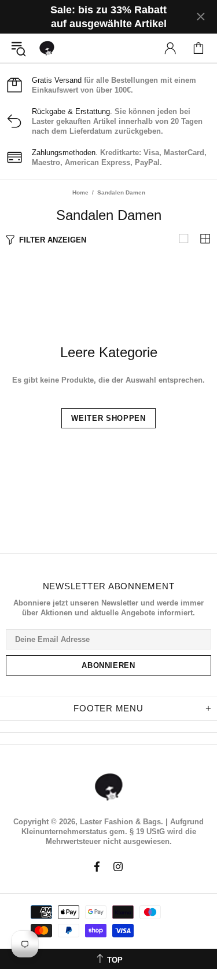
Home (80, 192)
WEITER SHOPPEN (108, 418)
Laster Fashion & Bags (47, 48)
